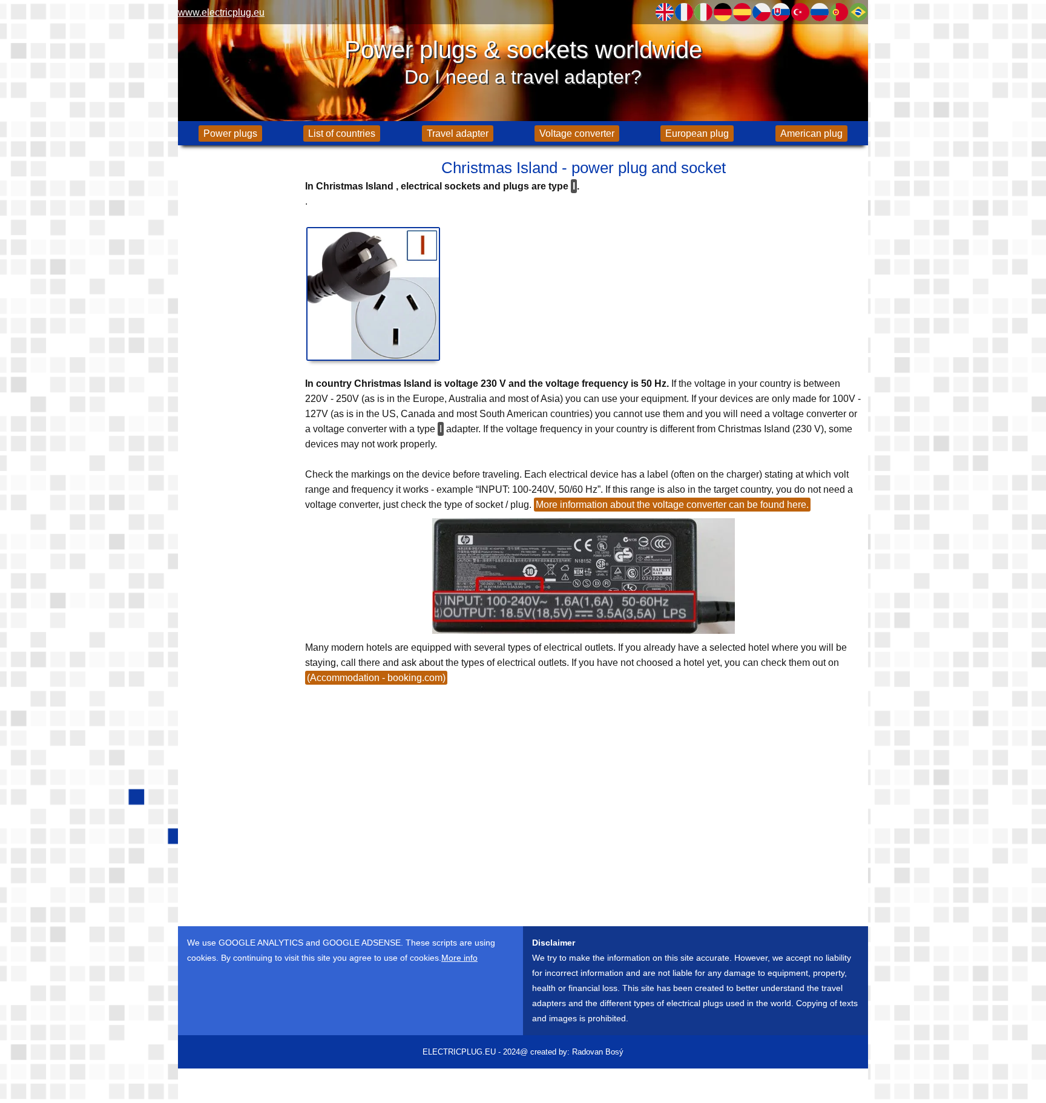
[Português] (839, 12)
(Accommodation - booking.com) (376, 678)
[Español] (742, 12)
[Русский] (819, 12)
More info (459, 958)
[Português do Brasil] (858, 12)
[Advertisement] (238, 345)
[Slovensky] (781, 12)
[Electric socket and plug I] (373, 294)
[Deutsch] (722, 12)
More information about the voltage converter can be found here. (672, 504)
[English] (664, 12)
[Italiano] (703, 12)
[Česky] (761, 12)
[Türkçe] (800, 12)
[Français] (684, 12)
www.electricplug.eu (221, 12)
